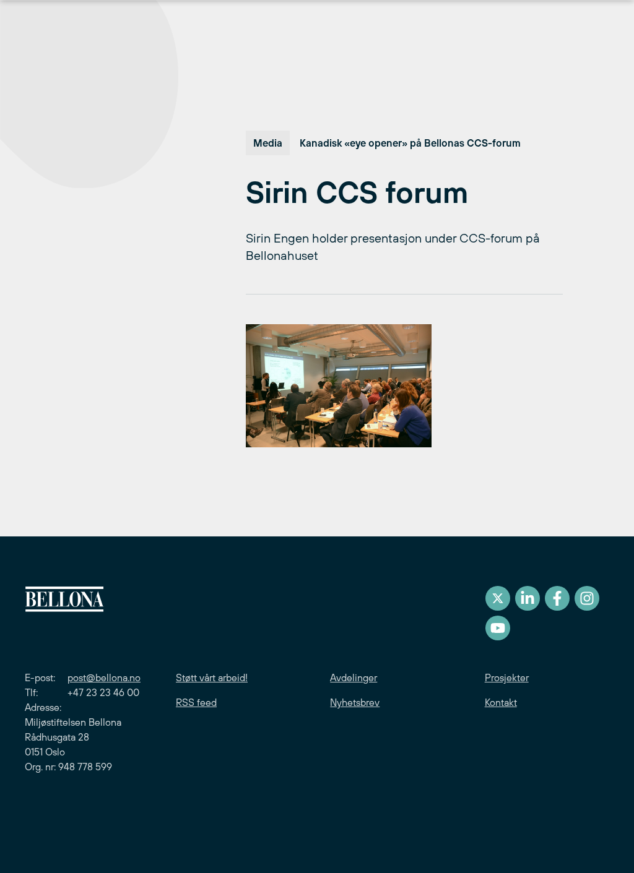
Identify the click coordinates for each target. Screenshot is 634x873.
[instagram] (587, 598)
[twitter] (497, 598)
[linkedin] (527, 598)
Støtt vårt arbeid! (212, 677)
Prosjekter (507, 677)
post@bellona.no (104, 677)
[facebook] (557, 598)
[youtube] (497, 628)
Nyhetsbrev (355, 702)
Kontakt (501, 702)
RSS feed (196, 702)
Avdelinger (353, 677)
